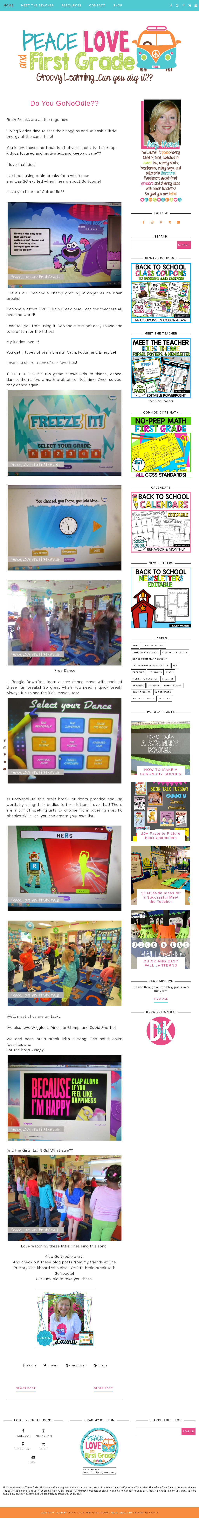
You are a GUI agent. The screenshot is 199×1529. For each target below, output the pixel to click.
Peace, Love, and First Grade (88, 1512)
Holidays (155, 672)
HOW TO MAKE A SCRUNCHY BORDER (161, 772)
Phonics (168, 679)
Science (153, 685)
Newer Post (26, 1388)
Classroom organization (151, 666)
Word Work (163, 692)
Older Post (103, 1388)
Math (170, 672)
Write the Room (144, 699)
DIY (175, 666)
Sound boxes (142, 692)
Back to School (153, 646)
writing (165, 699)
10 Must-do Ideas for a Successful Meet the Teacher (161, 897)
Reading (138, 685)
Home (8, 5)
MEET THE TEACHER (37, 5)
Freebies (138, 672)
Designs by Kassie (145, 1512)
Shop (117, 5)
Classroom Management (150, 659)
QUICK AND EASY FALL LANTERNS (160, 963)
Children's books (145, 652)
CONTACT (97, 5)
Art (135, 646)
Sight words (173, 685)
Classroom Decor (174, 652)
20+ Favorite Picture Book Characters (161, 836)
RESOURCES (71, 5)
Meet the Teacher (145, 679)
